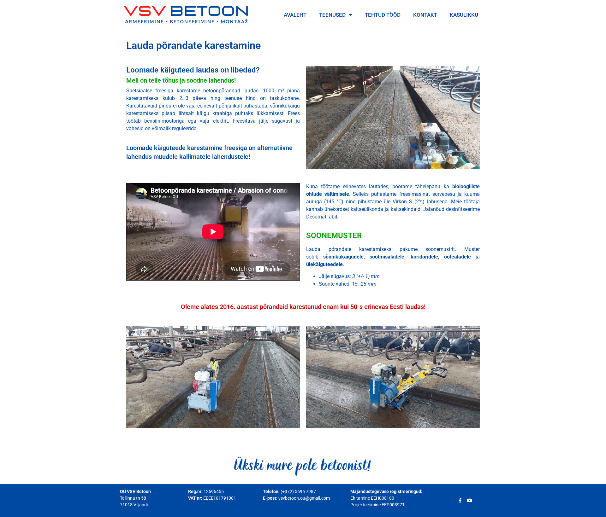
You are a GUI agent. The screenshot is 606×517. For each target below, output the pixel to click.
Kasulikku (464, 15)
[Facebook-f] (460, 500)
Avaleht (295, 15)
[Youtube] (469, 500)
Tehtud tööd (383, 15)
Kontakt (425, 15)
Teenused (332, 15)
